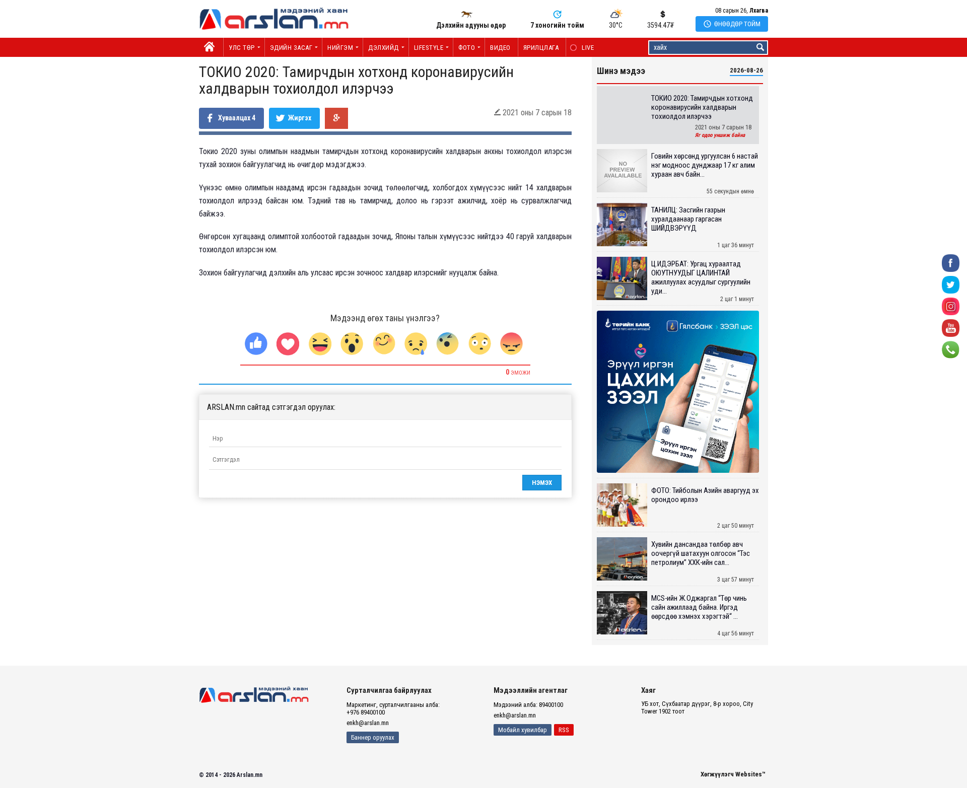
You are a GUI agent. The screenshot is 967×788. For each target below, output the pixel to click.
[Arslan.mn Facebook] (950, 262)
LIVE (582, 47)
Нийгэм (340, 47)
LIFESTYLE (429, 47)
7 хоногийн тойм (557, 25)
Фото (466, 47)
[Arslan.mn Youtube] (950, 327)
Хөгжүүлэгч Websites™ (733, 774)
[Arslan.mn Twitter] (950, 284)
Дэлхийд (383, 47)
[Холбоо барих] (950, 349)
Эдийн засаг (291, 47)
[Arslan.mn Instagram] (950, 306)
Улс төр (242, 47)
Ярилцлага (541, 47)
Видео (500, 47)
